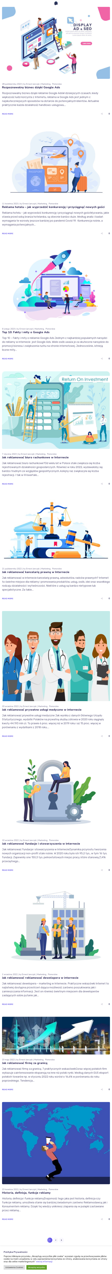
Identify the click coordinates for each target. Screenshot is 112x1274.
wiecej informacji (44, 1261)
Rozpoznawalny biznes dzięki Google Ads (31, 87)
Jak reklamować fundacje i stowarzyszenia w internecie (41, 844)
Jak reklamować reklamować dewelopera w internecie (40, 978)
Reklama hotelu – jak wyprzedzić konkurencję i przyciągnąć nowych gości (53, 207)
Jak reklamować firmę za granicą (24, 1063)
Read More (7, 114)
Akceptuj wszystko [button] (36, 1267)
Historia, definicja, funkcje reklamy (26, 1193)
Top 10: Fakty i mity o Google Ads (26, 332)
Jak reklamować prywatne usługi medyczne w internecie (42, 710)
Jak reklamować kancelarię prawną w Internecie (35, 572)
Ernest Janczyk (33, 84)
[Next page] (61, 1240)
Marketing (45, 84)
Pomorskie (57, 84)
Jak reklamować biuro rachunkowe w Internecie (35, 457)
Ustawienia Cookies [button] (14, 1267)
